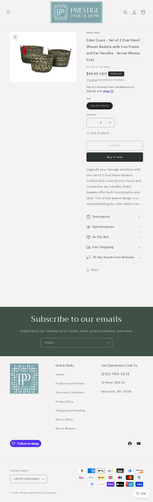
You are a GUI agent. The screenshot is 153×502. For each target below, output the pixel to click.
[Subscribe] (107, 342)
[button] (8, 12)
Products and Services (70, 383)
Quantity (91, 114)
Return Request (65, 428)
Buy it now (115, 157)
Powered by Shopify (45, 493)
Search (60, 374)
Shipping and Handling (70, 410)
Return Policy (64, 419)
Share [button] (95, 270)
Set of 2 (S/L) (102, 106)
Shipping (91, 80)
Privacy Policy (64, 401)
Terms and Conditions (70, 392)
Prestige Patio (27, 493)
